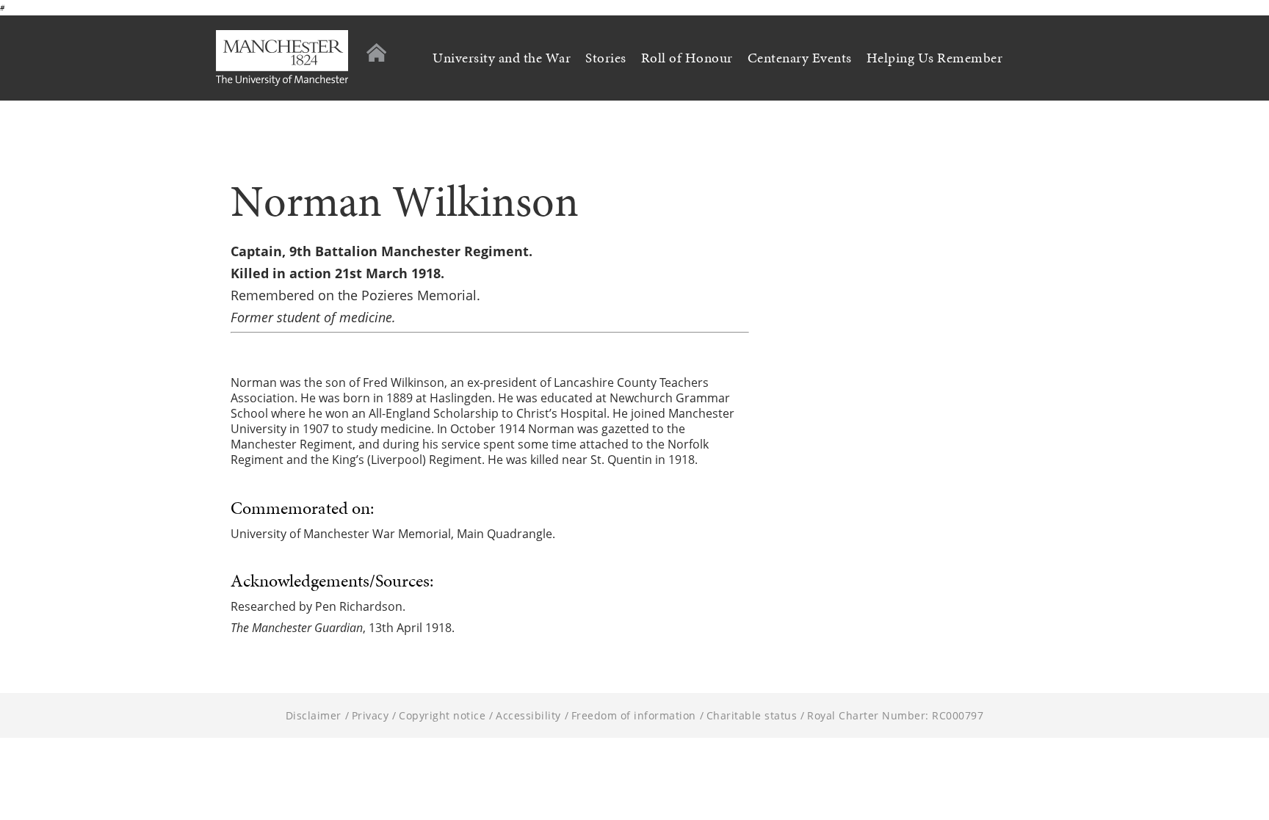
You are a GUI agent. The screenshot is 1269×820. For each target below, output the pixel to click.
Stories (605, 58)
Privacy (370, 715)
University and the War (502, 58)
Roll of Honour (687, 58)
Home (376, 52)
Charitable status (752, 715)
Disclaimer (313, 715)
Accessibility (528, 715)
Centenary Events (800, 58)
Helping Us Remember (935, 58)
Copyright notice (442, 715)
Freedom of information (633, 715)
